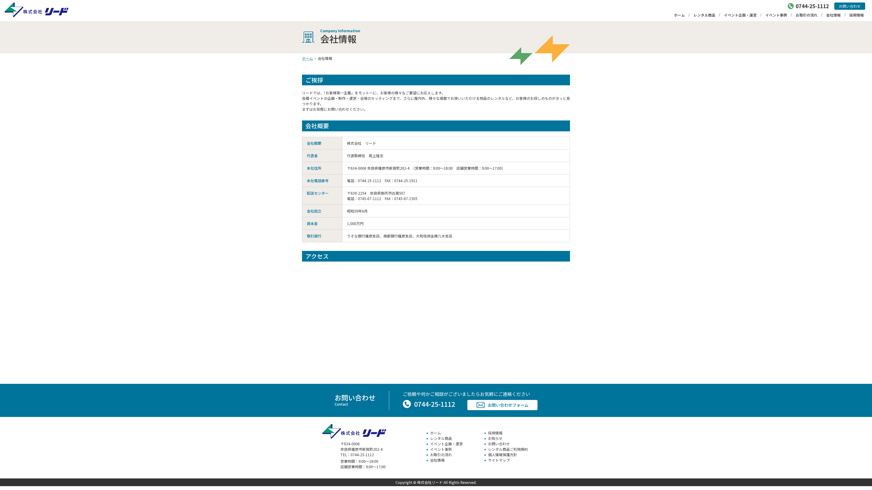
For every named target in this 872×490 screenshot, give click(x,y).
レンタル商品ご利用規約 (508, 449)
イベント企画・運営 (740, 15)
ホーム (679, 15)
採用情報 (856, 15)
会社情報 (833, 15)
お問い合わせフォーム (508, 405)
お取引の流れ (807, 15)
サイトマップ (499, 460)
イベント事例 (776, 15)
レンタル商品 (704, 15)
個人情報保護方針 (502, 454)
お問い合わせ (850, 6)
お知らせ (495, 438)
